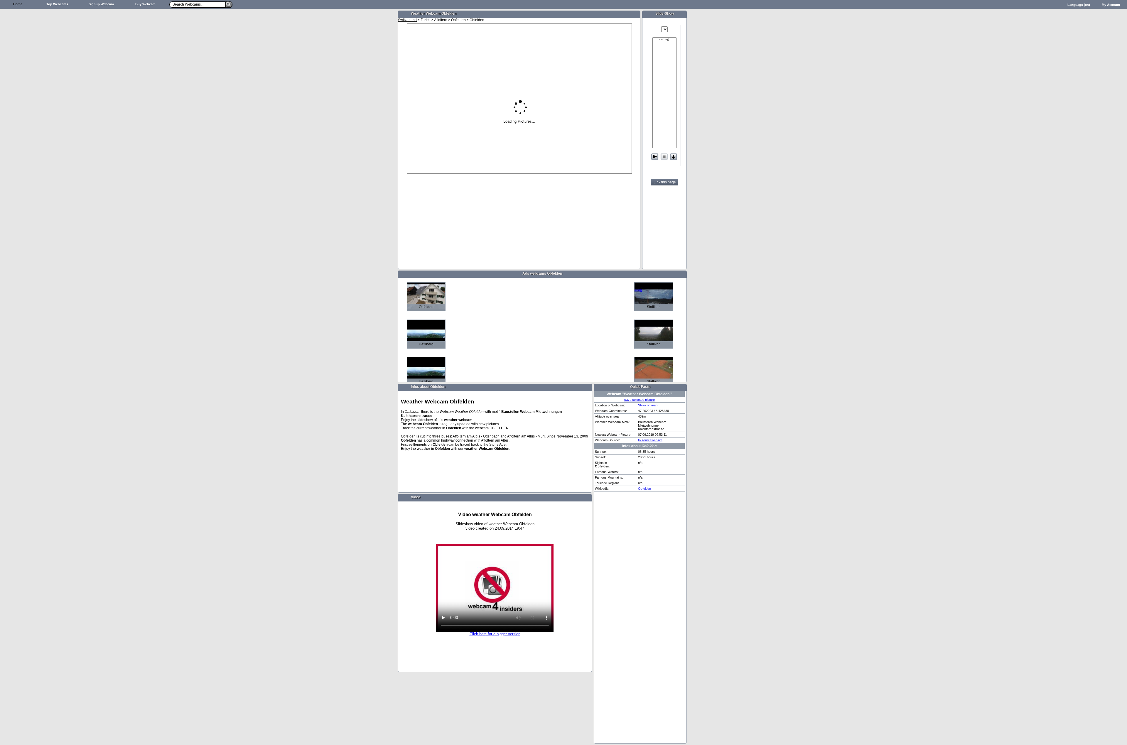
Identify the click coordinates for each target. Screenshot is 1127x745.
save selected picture (639, 399)
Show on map (647, 405)
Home (17, 4)
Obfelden (644, 488)
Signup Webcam (101, 4)
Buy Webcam (145, 4)
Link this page (665, 182)
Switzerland (407, 20)
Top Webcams (57, 4)
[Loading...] (664, 40)
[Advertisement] (372, 101)
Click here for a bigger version (495, 634)
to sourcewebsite (650, 440)
